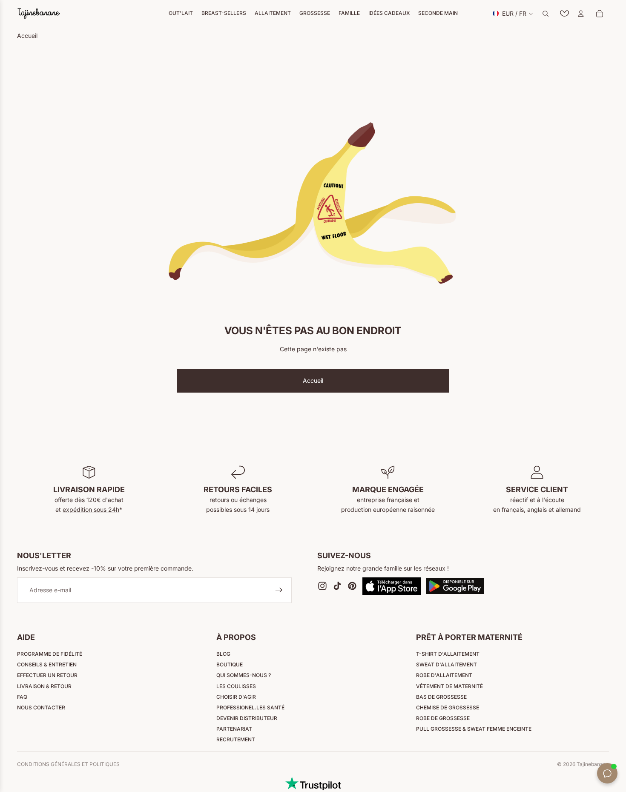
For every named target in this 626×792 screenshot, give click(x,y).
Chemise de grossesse (447, 707)
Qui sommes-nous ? (243, 675)
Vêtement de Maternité (449, 686)
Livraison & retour (44, 686)
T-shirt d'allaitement (448, 654)
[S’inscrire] (279, 591)
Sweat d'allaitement (446, 664)
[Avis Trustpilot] (313, 783)
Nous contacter (41, 707)
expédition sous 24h (91, 509)
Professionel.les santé (250, 707)
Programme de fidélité (49, 654)
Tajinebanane (593, 764)
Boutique (229, 664)
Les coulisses (236, 686)
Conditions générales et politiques (68, 764)
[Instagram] (322, 586)
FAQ (22, 697)
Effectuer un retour (47, 675)
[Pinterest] (352, 586)
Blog (223, 654)
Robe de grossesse (443, 718)
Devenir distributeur (246, 718)
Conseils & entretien (47, 664)
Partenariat (234, 729)
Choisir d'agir (236, 697)
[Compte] (580, 13)
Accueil (313, 380)
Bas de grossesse (441, 697)
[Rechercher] (545, 13)
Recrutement (235, 739)
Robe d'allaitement (444, 675)
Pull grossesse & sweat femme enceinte (473, 729)
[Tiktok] (337, 586)
